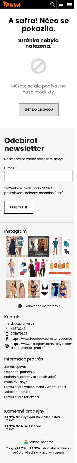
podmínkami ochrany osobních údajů (33, 193)
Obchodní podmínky (19, 372)
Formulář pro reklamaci (21, 397)
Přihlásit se (19, 207)
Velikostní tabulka (17, 392)
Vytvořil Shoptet (41, 442)
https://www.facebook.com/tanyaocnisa (41, 338)
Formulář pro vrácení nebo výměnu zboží (35, 387)
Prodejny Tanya (15, 382)
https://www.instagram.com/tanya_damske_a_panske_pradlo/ (41, 346)
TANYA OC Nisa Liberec (22, 426)
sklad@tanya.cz (22, 323)
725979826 (19, 334)
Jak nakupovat (15, 367)
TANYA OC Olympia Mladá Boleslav (32, 417)
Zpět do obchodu (38, 109)
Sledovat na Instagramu (42, 306)
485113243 (18, 329)
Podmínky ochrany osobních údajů (30, 377)
